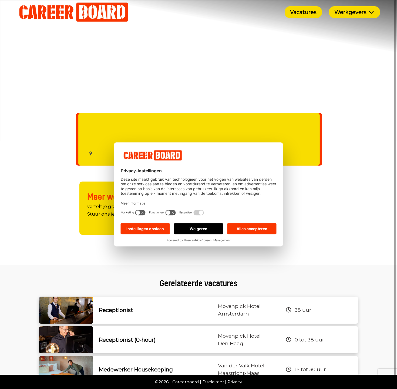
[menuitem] (303, 12)
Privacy (234, 381)
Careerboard (185, 381)
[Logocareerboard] (74, 12)
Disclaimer (213, 381)
